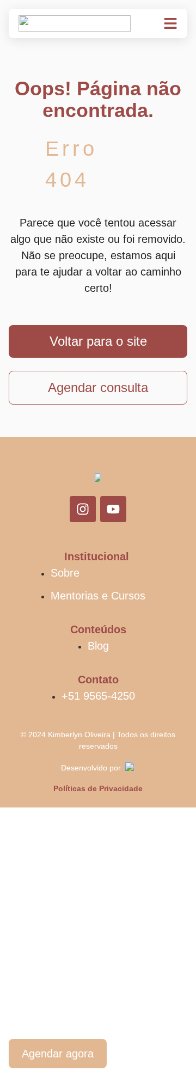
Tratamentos (45, 902)
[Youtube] (113, 509)
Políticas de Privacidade (98, 788)
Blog (21, 973)
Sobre (26, 867)
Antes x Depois (52, 938)
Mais (22, 1008)
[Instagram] (83, 509)
